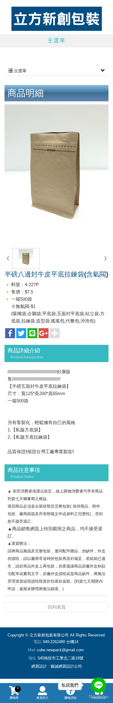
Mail (31, 650)
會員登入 (42, 697)
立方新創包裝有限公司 (56, 19)
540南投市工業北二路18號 (60, 658)
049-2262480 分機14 (60, 641)
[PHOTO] (56, 174)
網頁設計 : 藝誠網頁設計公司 (56, 666)
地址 (32, 658)
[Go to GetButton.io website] (98, 697)
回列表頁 (57, 607)
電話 (37, 641)
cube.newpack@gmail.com (60, 650)
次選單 (20, 70)
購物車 (14, 692)
